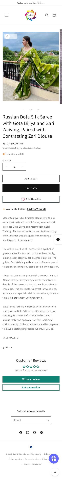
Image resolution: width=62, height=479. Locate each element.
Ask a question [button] (31, 387)
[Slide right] (38, 110)
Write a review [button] (31, 379)
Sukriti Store (18, 454)
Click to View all (36, 208)
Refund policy (50, 454)
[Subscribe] (47, 420)
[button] (6, 15)
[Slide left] (23, 110)
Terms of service (32, 459)
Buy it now (31, 187)
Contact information (32, 464)
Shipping (18, 148)
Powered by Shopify (32, 454)
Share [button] (9, 347)
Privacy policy (16, 459)
